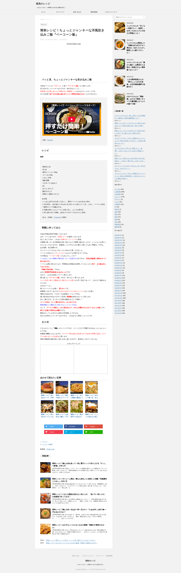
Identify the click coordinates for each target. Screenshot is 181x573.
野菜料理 (117, 224)
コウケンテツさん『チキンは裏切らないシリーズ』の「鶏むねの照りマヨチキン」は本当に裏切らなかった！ (130, 140)
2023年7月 (118, 253)
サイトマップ (60, 12)
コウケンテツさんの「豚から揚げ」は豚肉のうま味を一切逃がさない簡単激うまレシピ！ (136, 66)
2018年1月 (118, 290)
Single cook (50, 449)
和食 (116, 214)
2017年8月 (118, 303)
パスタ (117, 202)
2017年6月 (118, 308)
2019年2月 (118, 258)
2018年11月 (118, 265)
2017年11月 (118, 295)
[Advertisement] (73, 60)
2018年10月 (119, 268)
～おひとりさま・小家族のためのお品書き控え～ (90, 564)
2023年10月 (119, 245)
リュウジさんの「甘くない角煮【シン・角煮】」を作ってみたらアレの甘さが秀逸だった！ (136, 29)
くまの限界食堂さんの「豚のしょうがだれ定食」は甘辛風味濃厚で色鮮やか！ (136, 83)
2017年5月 (118, 310)
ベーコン (45, 444)
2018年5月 (118, 280)
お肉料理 (117, 192)
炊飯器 (50, 444)
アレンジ (45, 441)
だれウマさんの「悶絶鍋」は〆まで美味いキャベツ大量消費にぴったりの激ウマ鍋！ (136, 100)
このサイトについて (111, 12)
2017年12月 (119, 293)
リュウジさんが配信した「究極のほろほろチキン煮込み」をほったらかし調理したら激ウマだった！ (136, 48)
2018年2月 (118, 288)
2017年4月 (118, 313)
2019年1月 (118, 260)
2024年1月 (118, 237)
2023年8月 (118, 250)
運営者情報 (94, 12)
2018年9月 (118, 270)
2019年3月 (118, 255)
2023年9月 (118, 248)
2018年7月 (118, 275)
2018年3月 (118, 285)
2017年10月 (119, 298)
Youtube (50, 140)
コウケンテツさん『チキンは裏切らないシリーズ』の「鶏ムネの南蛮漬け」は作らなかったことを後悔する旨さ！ (130, 176)
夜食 (116, 217)
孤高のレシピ (43, 3)
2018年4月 (118, 283)
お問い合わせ (77, 12)
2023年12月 (119, 240)
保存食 (117, 209)
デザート (117, 199)
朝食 (116, 219)
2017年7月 (118, 305)
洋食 (116, 222)
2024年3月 (118, 235)
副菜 (116, 212)
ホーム (43, 12)
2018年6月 (118, 278)
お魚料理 (117, 194)
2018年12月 (119, 263)
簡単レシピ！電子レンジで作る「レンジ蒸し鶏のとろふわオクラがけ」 (71, 540)
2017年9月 (118, 300)
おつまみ (117, 189)
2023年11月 (118, 243)
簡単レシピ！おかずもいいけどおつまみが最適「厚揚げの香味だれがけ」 (72, 543)
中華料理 (117, 204)
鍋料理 (117, 227)
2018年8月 (118, 273)
